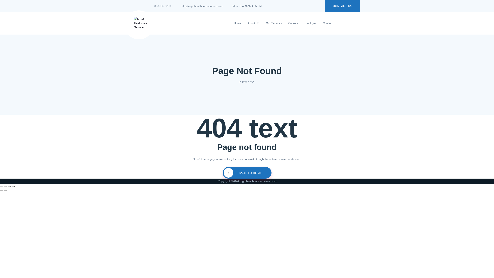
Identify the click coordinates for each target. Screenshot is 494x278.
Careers (293, 23)
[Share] (9, 186)
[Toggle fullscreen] (5, 186)
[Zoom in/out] (1, 186)
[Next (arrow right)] (5, 190)
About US (253, 23)
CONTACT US (342, 6)
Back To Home (245, 173)
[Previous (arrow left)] (1, 190)
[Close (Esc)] (13, 186)
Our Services (274, 23)
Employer (310, 23)
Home (237, 23)
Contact (327, 23)
